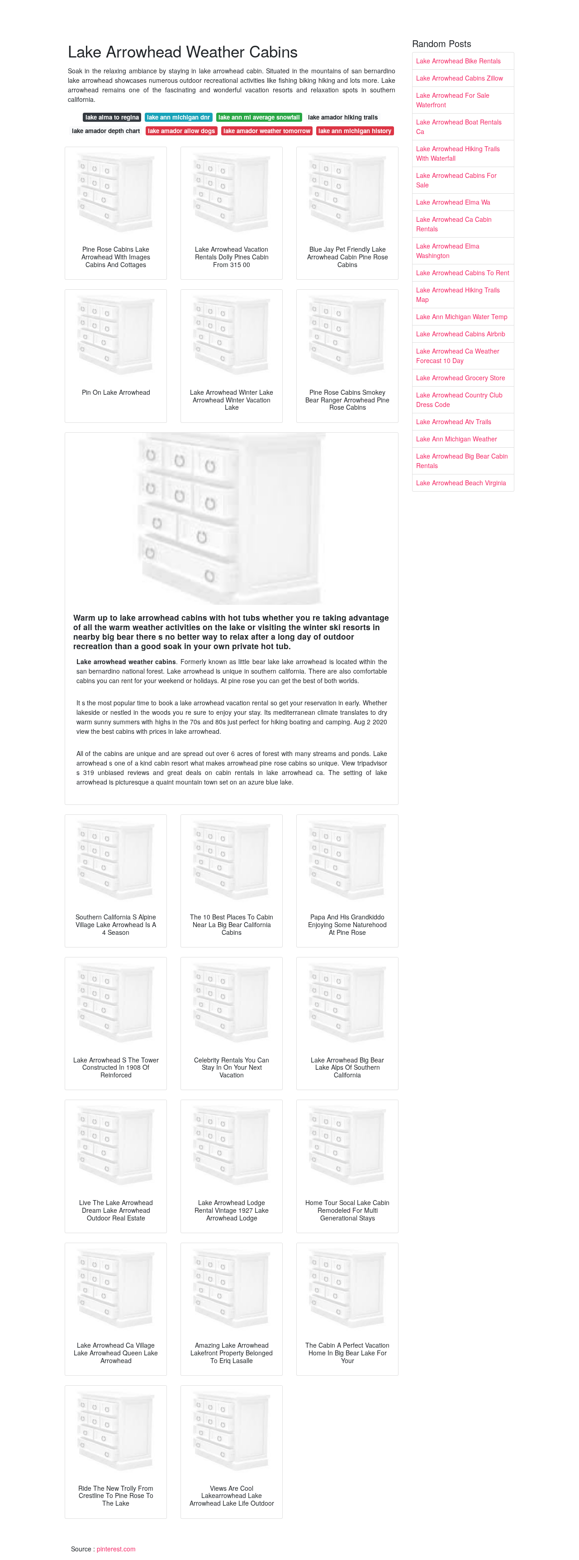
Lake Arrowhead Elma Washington (447, 250)
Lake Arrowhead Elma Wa (453, 201)
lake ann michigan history (354, 130)
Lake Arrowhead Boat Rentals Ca (459, 126)
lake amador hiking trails (343, 117)
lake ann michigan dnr (178, 117)
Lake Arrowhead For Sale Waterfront (452, 100)
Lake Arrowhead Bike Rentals (458, 60)
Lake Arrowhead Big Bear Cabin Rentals (462, 460)
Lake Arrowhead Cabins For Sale (456, 180)
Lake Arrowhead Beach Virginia (461, 482)
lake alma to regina (112, 117)
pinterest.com (116, 1548)
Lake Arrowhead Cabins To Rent (462, 272)
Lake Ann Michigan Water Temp (462, 316)
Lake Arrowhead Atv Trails (453, 421)
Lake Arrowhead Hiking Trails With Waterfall (458, 153)
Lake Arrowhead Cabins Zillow (459, 77)
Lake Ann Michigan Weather (456, 438)
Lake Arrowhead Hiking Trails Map (458, 294)
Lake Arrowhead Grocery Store (460, 377)
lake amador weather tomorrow (266, 130)
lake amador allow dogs (181, 130)
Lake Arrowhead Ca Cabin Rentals (454, 224)
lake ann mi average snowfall (259, 117)
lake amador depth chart (106, 130)
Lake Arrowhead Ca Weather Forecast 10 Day (457, 355)
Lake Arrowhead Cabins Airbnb (460, 333)
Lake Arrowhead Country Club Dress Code (459, 399)
